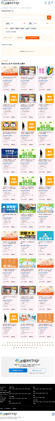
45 (30, 345)
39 (15, 345)
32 (49, 342)
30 (44, 342)
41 (20, 345)
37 (10, 345)
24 (29, 342)
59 (24, 347)
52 (47, 345)
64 (36, 347)
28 (39, 342)
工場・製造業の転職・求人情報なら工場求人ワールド (14, 417)
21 (22, 342)
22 (24, 342)
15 (7, 342)
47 (35, 345)
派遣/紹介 (6, 28)
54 (52, 345)
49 (40, 345)
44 (27, 345)
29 (42, 342)
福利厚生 (22, 28)
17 (12, 342)
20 (19, 342)
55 (14, 347)
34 (2, 345)
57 (19, 347)
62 (31, 347)
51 (44, 345)
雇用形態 (12, 28)
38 (12, 345)
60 (26, 347)
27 (37, 342)
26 (34, 342)
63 (34, 347)
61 (29, 347)
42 (22, 345)
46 (32, 345)
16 (9, 342)
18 (14, 342)
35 (5, 345)
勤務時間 (17, 28)
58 (21, 347)
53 (50, 345)
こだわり (33, 28)
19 (17, 342)
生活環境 (27, 28)
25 (32, 342)
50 (42, 345)
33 (52, 342)
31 (47, 342)
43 (25, 345)
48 (37, 345)
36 (7, 345)
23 (27, 342)
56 (16, 347)
